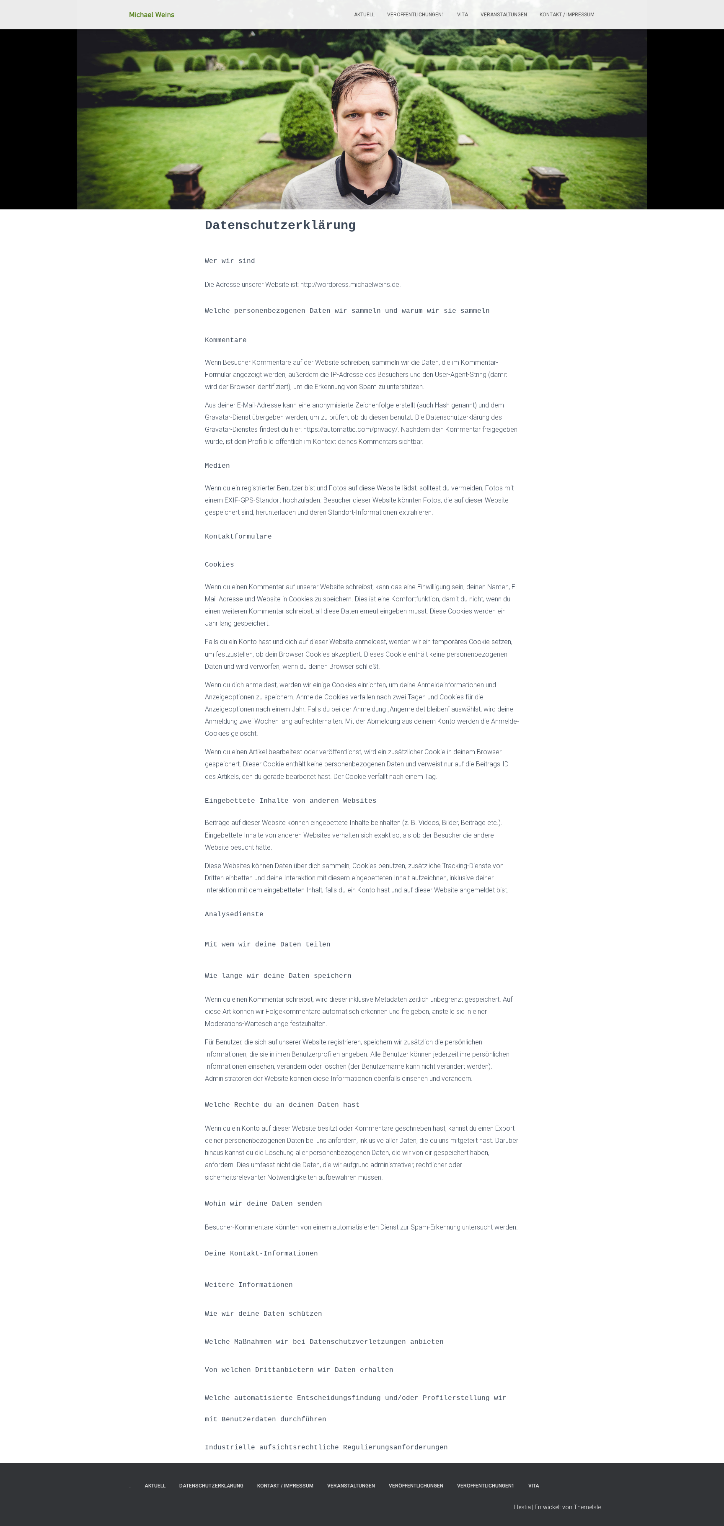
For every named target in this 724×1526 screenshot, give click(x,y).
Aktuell (364, 15)
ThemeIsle (587, 1507)
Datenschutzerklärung (211, 1486)
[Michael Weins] (152, 14)
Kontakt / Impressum (567, 15)
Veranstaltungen (504, 15)
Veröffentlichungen (416, 1486)
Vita (462, 15)
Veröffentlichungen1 (416, 15)
